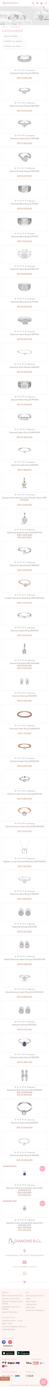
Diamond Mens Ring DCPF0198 (24, 400)
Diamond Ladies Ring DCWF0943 (24, 106)
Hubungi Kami (31, 1304)
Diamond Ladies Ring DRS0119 (24, 465)
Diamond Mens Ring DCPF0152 (24, 302)
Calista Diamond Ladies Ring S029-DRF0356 (24, 826)
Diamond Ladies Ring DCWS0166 (24, 1155)
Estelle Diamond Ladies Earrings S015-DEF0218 (24, 959)
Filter (5, 1379)
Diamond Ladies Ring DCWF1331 (24, 73)
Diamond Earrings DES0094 (24, 696)
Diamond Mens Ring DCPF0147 (24, 236)
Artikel (28, 1299)
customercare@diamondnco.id (25, 1267)
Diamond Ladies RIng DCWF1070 (24, 894)
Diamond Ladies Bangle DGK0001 (24, 367)
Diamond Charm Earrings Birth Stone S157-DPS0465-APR (24, 1224)
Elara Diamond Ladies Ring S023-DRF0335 (24, 992)
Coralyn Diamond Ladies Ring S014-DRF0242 (24, 598)
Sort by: (11, 36)
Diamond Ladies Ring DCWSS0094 (24, 432)
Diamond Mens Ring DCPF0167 (24, 204)
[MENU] (46, 3)
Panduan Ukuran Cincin (11, 1299)
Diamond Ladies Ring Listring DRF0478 (24, 794)
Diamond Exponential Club (12, 1296)
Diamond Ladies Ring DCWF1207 (24, 269)
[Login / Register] (41, 3)
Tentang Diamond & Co (35, 1296)
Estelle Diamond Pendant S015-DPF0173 (24, 532)
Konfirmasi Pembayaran (35, 1310)
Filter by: (13, 41)
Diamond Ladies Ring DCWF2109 (24, 1057)
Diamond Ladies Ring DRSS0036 (24, 761)
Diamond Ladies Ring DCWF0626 (24, 171)
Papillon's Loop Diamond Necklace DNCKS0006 (24, 861)
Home (4, 27)
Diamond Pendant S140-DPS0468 (24, 663)
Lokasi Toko (30, 1307)
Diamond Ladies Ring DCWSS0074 (24, 729)
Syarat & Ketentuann (10, 1312)
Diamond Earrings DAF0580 (24, 927)
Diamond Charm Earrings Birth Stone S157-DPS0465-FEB (24, 1189)
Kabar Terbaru (31, 1301)
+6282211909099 (8, 1329)
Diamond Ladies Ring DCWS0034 (24, 565)
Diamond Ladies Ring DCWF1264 (24, 138)
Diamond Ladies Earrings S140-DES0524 (24, 1090)
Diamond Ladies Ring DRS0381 (24, 1123)
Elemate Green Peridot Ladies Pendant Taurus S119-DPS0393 (24, 499)
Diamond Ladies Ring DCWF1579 (24, 334)
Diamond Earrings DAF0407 (24, 1025)
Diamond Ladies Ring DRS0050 (24, 631)
